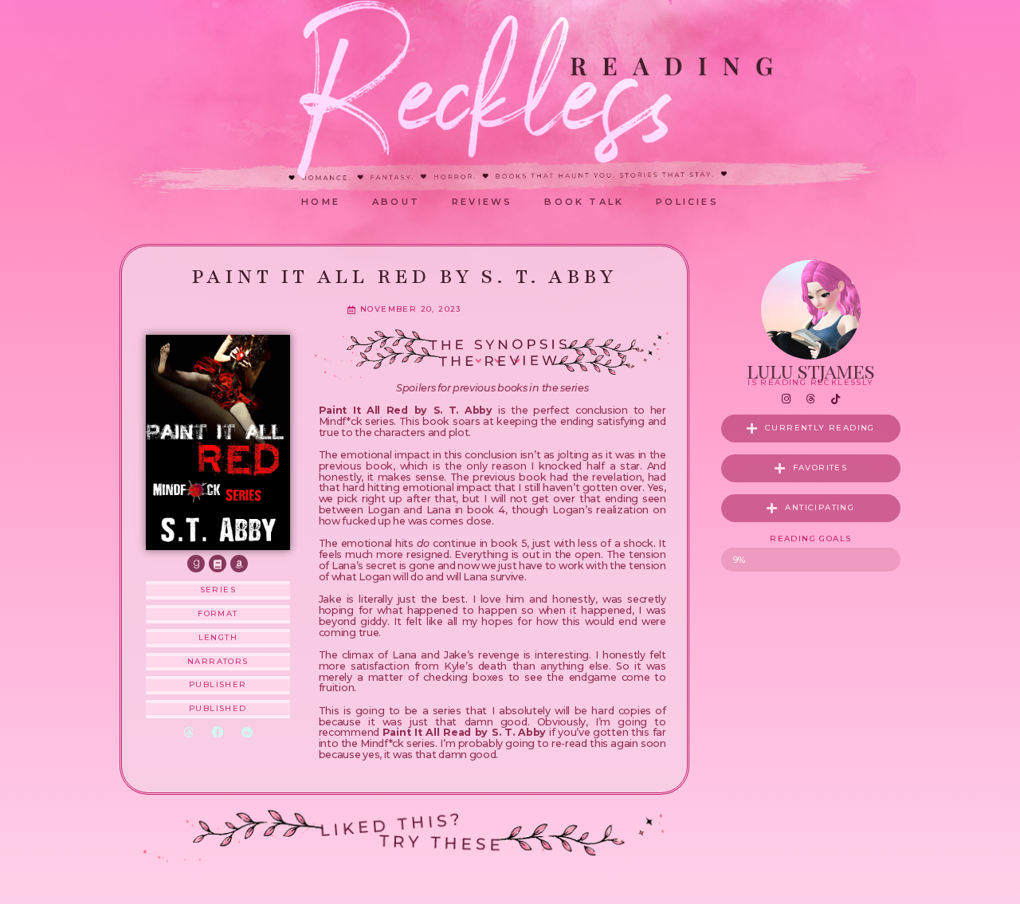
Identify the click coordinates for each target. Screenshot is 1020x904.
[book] (217, 563)
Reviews (482, 201)
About (396, 201)
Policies (687, 201)
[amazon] (239, 563)
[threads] (810, 399)
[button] (188, 733)
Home (320, 201)
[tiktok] (835, 399)
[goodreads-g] (196, 563)
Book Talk (584, 201)
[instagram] (785, 399)
